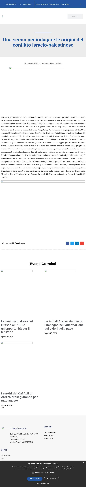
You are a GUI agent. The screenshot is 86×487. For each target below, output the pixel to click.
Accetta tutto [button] (34, 479)
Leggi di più (68, 469)
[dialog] (43, 474)
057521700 (22, 439)
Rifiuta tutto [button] (51, 479)
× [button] (83, 463)
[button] (66, 15)
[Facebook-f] (81, 4)
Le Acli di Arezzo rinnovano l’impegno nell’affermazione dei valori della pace (64, 325)
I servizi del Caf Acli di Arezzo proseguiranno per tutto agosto (19, 397)
